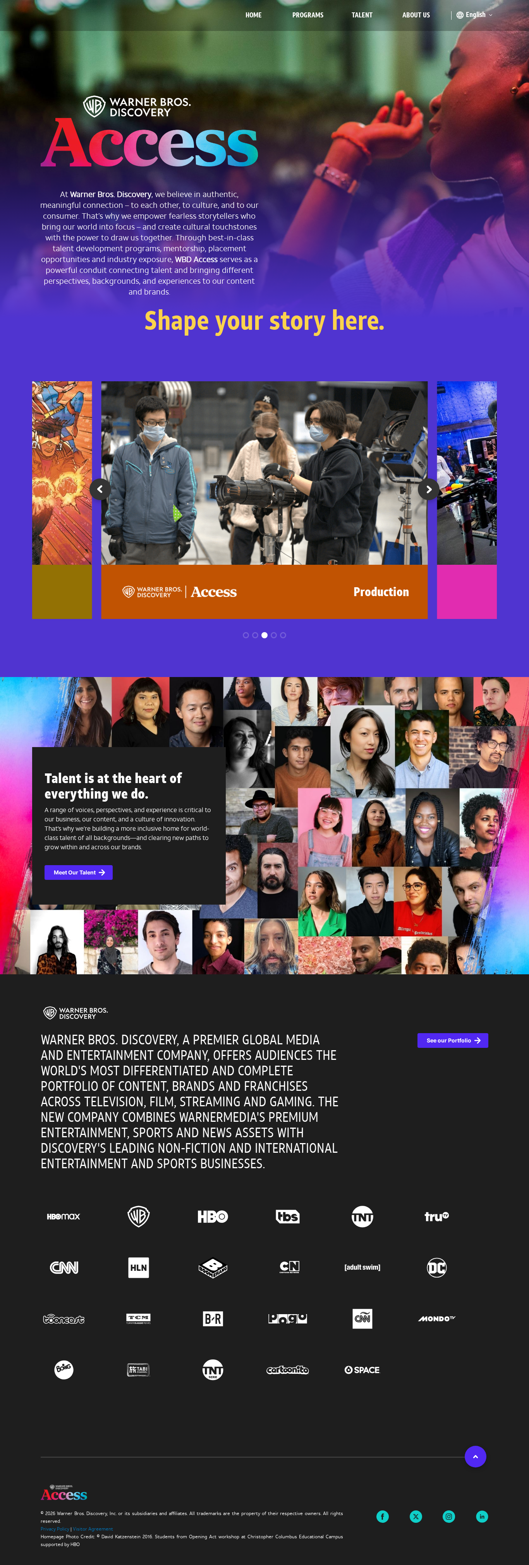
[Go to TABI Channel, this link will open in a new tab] (152, 1369)
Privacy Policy (55, 1529)
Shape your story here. (264, 323)
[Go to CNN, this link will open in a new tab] (78, 1267)
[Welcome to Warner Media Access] (149, 133)
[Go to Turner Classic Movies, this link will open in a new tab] (152, 1318)
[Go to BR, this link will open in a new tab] (227, 1318)
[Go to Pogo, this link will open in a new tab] (301, 1318)
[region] (264, 1215)
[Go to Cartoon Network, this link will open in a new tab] (301, 1267)
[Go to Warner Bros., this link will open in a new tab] (152, 1216)
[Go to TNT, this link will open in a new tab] (376, 1216)
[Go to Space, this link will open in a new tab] (376, 1369)
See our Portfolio (449, 1040)
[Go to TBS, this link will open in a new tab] (301, 1216)
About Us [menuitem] (416, 15)
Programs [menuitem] (307, 15)
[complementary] (264, 825)
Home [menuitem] (254, 15)
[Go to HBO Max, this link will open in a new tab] (78, 1216)
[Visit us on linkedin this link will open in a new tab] (482, 1516)
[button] (429, 492)
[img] (75, 1013)
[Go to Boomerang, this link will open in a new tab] (227, 1267)
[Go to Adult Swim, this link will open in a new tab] (376, 1267)
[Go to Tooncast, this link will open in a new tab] (78, 1318)
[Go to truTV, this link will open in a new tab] (451, 1216)
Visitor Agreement (93, 1529)
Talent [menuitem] (362, 15)
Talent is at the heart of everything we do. (113, 787)
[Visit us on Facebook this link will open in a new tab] (382, 1516)
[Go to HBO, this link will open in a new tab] (227, 1216)
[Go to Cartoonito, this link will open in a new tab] (301, 1369)
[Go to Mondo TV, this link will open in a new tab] (451, 1318)
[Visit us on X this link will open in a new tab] (416, 1516)
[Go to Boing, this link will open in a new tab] (78, 1369)
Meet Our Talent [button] (75, 872)
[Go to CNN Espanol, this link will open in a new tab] (376, 1318)
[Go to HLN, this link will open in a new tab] (152, 1267)
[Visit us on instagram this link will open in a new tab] (449, 1516)
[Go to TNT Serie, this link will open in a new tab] (227, 1369)
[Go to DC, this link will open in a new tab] (451, 1267)
